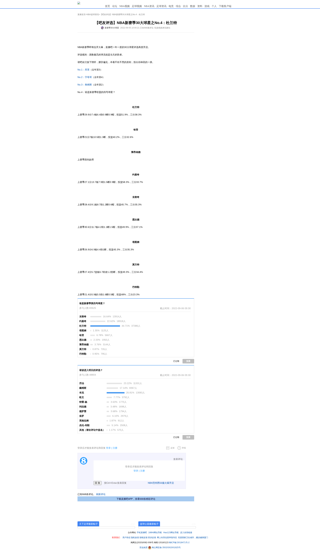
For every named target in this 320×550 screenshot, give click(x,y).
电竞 (171, 6)
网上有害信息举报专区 (167, 537)
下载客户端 (225, 6)
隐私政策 (135, 537)
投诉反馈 (152, 537)
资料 (199, 6)
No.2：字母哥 (85, 77)
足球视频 (137, 6)
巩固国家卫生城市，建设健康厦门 (193, 537)
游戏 (207, 6)
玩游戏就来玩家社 (162, 28)
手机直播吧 (142, 532)
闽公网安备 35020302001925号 (166, 547)
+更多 (132, 524)
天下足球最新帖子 (88, 524)
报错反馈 (144, 537)
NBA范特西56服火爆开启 (161, 483)
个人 (214, 6)
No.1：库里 (84, 69)
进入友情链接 (186, 532)
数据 (192, 6)
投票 (188, 361)
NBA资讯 (149, 6)
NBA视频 (124, 6)
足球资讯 (161, 6)
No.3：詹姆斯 (85, 84)
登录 (108, 448)
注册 (115, 448)
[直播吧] (79, 3)
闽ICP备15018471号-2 (179, 542)
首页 (107, 6)
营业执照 (144, 547)
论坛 (114, 6)
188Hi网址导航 (155, 532)
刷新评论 (101, 494)
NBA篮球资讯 (93, 14)
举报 (184, 448)
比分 (185, 6)
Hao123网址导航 (171, 532)
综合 (178, 6)
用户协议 (126, 537)
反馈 (172, 448)
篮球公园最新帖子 (149, 524)
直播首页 (82, 14)
